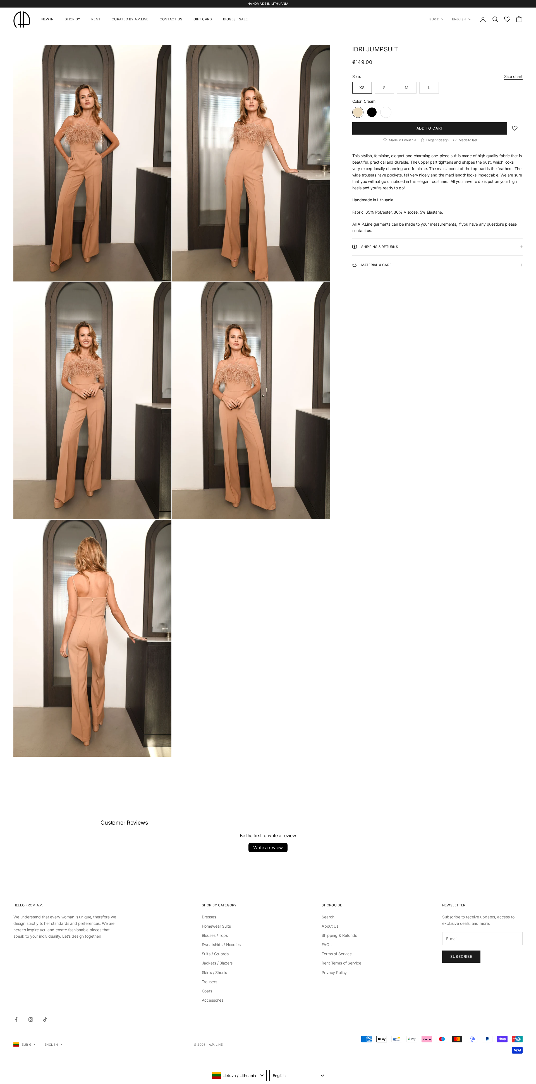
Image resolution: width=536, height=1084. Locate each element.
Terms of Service (337, 953)
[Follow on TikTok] (45, 1019)
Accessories (212, 1000)
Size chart (513, 76)
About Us (330, 926)
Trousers (209, 981)
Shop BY (72, 19)
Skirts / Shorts (214, 972)
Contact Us (171, 19)
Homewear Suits (216, 926)
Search (328, 917)
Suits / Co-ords (215, 953)
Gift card (202, 19)
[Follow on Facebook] (16, 1019)
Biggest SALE (235, 19)
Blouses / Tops (215, 935)
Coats (207, 991)
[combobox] (238, 1075)
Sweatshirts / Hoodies (221, 944)
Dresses (209, 917)
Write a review (268, 847)
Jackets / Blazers (217, 963)
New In (47, 19)
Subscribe (461, 956)
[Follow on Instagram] (31, 1019)
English (459, 19)
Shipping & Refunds (339, 935)
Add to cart (430, 128)
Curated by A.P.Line (130, 19)
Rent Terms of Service (341, 963)
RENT (95, 19)
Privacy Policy (334, 972)
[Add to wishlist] (515, 128)
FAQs (326, 944)
